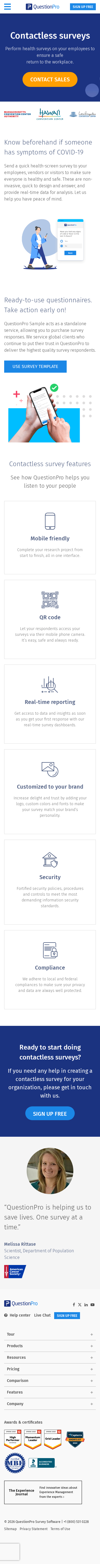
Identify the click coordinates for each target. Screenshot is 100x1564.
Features (15, 1392)
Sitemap (10, 1529)
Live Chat (42, 1315)
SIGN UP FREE (83, 7)
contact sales (50, 79)
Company (15, 1404)
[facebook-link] (74, 1305)
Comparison (17, 1380)
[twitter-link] (80, 1305)
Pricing (13, 1369)
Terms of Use (60, 1529)
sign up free (50, 1114)
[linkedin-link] (86, 1305)
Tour (11, 1334)
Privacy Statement (34, 1529)
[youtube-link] (92, 1305)
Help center (20, 1315)
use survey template (35, 366)
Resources (16, 1357)
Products (15, 1346)
